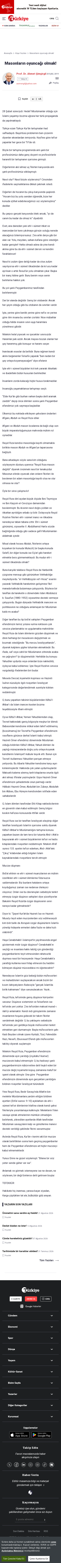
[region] (30, 1550)
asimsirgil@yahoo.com (26, 84)
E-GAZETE (15, 1299)
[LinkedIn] (23, 1464)
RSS (46, 1531)
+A (39, 99)
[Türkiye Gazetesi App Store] (19, 1435)
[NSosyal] (51, 1464)
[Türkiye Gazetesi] (18, 20)
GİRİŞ (51, 18)
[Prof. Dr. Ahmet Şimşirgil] (8, 83)
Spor (10, 1338)
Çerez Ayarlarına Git (39, 1559)
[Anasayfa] (30, 1290)
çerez (53, 1542)
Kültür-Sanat (15, 1371)
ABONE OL (31, 1299)
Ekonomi (13, 1326)
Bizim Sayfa (14, 1382)
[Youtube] (30, 1464)
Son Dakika (18, 1531)
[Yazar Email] (57, 78)
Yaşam (11, 1360)
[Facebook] (16, 1464)
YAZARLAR (43, 26)
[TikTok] (44, 1464)
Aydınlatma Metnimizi (12, 1551)
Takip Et (23, 79)
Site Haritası (34, 1531)
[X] (9, 1464)
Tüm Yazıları (46, 1260)
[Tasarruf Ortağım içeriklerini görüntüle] (27, 26)
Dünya (11, 1349)
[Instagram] (37, 1464)
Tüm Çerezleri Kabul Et (13, 1559)
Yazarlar (12, 1394)
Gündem (12, 1315)
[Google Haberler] (30, 1306)
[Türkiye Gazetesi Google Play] (42, 1435)
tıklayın (38, 1485)
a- (33, 99)
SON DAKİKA (9, 26)
